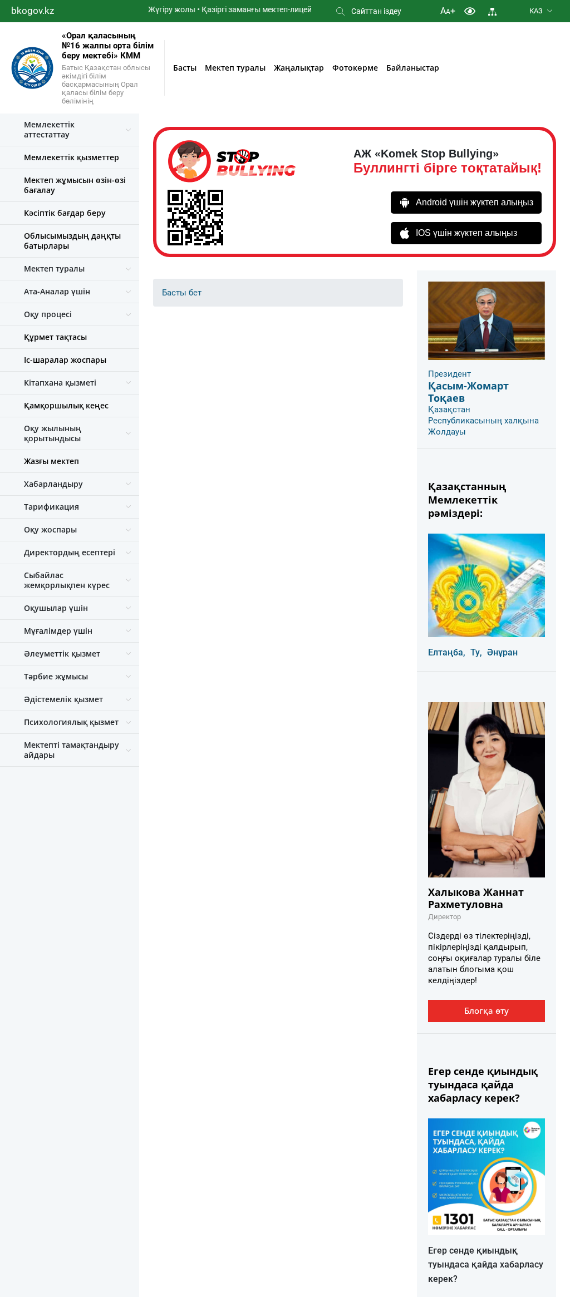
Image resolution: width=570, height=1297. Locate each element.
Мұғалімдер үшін (58, 630)
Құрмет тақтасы (55, 337)
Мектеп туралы (235, 67)
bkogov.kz (32, 10)
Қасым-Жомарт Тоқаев (468, 392)
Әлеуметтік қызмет (62, 653)
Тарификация (51, 506)
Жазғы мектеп (51, 461)
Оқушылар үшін (56, 608)
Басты (184, 67)
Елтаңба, (446, 652)
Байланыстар (412, 67)
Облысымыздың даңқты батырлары (72, 240)
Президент (449, 374)
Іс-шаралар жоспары (65, 359)
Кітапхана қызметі (60, 382)
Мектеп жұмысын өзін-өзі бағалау (75, 185)
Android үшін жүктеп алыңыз (474, 202)
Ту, (476, 652)
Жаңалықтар (299, 67)
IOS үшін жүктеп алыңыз (466, 233)
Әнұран (502, 652)
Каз (536, 11)
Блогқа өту (486, 1010)
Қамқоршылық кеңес (66, 405)
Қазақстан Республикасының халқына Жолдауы (483, 421)
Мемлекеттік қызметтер (71, 157)
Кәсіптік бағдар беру (65, 213)
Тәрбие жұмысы (56, 676)
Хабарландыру (53, 484)
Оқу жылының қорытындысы (52, 433)
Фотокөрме (355, 67)
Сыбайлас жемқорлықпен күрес (67, 580)
